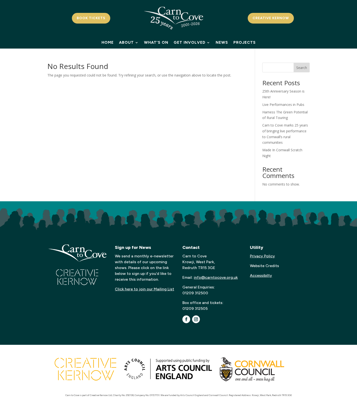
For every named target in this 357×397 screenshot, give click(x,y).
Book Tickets (91, 18)
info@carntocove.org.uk (216, 277)
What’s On (156, 43)
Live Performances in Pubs (283, 104)
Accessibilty (261, 275)
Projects (244, 43)
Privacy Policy (262, 256)
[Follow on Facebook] (186, 319)
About (126, 43)
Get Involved (189, 43)
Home (108, 43)
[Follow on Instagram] (196, 319)
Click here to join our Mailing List (144, 289)
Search (301, 67)
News (222, 43)
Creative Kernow (271, 18)
